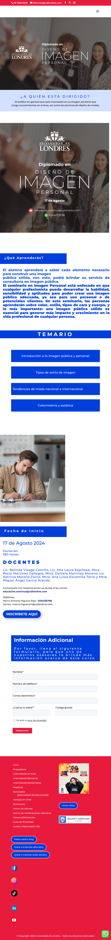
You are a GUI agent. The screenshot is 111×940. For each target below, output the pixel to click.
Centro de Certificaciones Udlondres (32, 813)
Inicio (16, 765)
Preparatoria (19, 769)
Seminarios (19, 804)
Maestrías (18, 787)
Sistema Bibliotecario (24, 817)
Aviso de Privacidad (23, 822)
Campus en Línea (22, 799)
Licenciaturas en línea (24, 773)
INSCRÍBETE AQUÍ (21, 614)
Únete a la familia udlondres (28, 847)
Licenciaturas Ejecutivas (25, 778)
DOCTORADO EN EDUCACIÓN (32, 795)
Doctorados (19, 791)
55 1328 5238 (21, 2)
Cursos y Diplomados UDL (26, 826)
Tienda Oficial (68, 805)
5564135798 (45, 600)
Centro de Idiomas (23, 808)
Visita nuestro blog (24, 839)
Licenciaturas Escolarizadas (27, 782)
